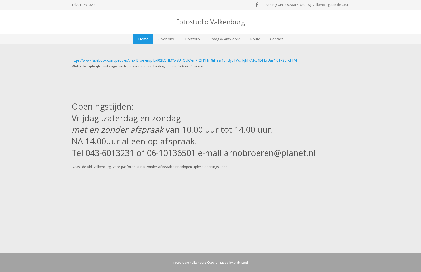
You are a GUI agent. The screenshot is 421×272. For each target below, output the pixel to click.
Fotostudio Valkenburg (210, 21)
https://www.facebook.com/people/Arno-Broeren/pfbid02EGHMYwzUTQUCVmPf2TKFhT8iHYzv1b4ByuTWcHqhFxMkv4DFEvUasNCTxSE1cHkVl (184, 60)
